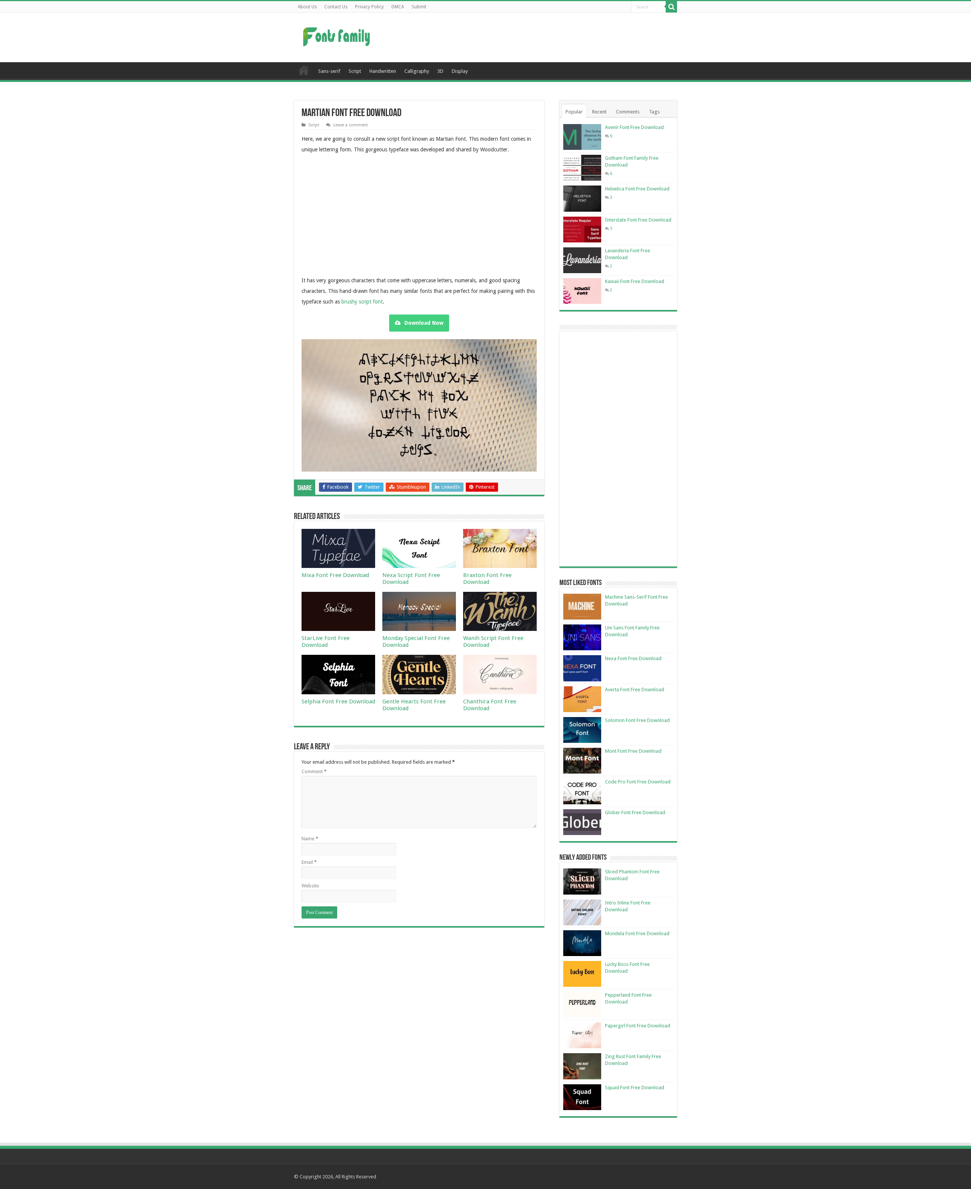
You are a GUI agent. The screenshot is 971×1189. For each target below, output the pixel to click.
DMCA (397, 6)
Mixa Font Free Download (335, 575)
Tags (654, 112)
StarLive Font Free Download (326, 641)
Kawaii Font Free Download (634, 281)
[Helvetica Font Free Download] (582, 198)
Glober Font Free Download (635, 812)
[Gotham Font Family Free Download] (582, 168)
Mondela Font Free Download (637, 933)
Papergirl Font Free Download (637, 1026)
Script (355, 71)
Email (309, 862)
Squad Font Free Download (634, 1087)
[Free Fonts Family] (338, 35)
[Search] (671, 7)
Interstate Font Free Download (638, 220)
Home (304, 70)
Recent (599, 112)
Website (310, 886)
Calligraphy (416, 71)
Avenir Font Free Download (634, 127)
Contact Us (335, 6)
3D (440, 71)
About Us (307, 6)
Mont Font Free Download (633, 751)
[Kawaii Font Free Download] (582, 291)
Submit (419, 6)
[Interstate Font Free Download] (582, 229)
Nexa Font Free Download (633, 658)
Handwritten (382, 71)
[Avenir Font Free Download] (582, 137)
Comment (314, 771)
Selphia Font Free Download (338, 701)
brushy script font (362, 302)
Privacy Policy (369, 6)
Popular (574, 112)
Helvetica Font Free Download (637, 189)
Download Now (423, 323)
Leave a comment (350, 125)
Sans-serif (329, 71)
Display (460, 71)
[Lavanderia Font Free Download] (582, 260)
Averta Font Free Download (634, 689)
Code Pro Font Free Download (638, 782)
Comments (627, 112)
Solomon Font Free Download (637, 720)
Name (310, 838)
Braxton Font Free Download (487, 578)
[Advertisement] (533, 37)
